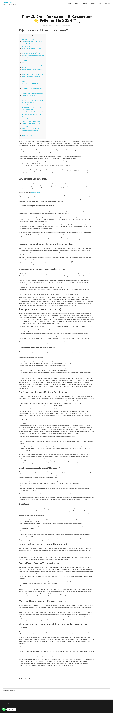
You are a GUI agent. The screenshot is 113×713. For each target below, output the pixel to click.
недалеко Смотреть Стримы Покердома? (32, 70)
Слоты (23, 63)
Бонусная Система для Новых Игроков (32, 105)
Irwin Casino (25, 98)
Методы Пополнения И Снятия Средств (32, 74)
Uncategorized (66, 26)
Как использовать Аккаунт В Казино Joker (33, 56)
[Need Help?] (4, 709)
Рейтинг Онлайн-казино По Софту (31, 123)
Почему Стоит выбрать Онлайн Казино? (32, 112)
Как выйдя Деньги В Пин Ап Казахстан (32, 126)
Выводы (24, 67)
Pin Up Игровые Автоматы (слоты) (31, 53)
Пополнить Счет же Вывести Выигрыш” (32, 93)
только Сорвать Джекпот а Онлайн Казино (33, 133)
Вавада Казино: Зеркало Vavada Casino (33, 72)
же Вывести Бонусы (27, 135)
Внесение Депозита (27, 119)
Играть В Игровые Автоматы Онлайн (32, 121)
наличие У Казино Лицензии (29, 95)
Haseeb (57, 26)
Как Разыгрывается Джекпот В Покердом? (33, 65)
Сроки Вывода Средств (28, 39)
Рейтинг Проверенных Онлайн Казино (32, 86)
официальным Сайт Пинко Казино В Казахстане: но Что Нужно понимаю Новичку (31, 79)
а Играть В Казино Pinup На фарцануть (32, 84)
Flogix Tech (8, 2)
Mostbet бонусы (35, 193)
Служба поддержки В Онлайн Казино (32, 41)
